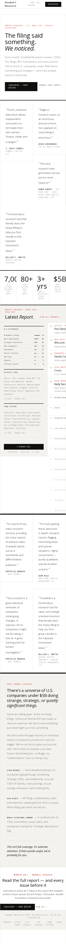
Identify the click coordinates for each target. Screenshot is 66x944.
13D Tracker (39, 923)
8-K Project (27, 923)
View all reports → (50, 317)
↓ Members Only (24, 447)
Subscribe (53, 4)
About (59, 922)
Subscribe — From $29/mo (18, 86)
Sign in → (41, 907)
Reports (8, 922)
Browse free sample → (50, 86)
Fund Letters (50, 923)
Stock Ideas (17, 923)
